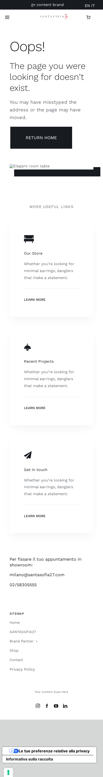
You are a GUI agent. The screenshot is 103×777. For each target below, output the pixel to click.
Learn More (35, 299)
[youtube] (56, 706)
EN (87, 5)
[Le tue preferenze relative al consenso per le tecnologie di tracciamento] (8, 772)
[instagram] (38, 706)
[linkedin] (65, 706)
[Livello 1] (54, 16)
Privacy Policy (22, 669)
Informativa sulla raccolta (29, 759)
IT (93, 5)
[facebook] (47, 706)
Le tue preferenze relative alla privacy (54, 751)
